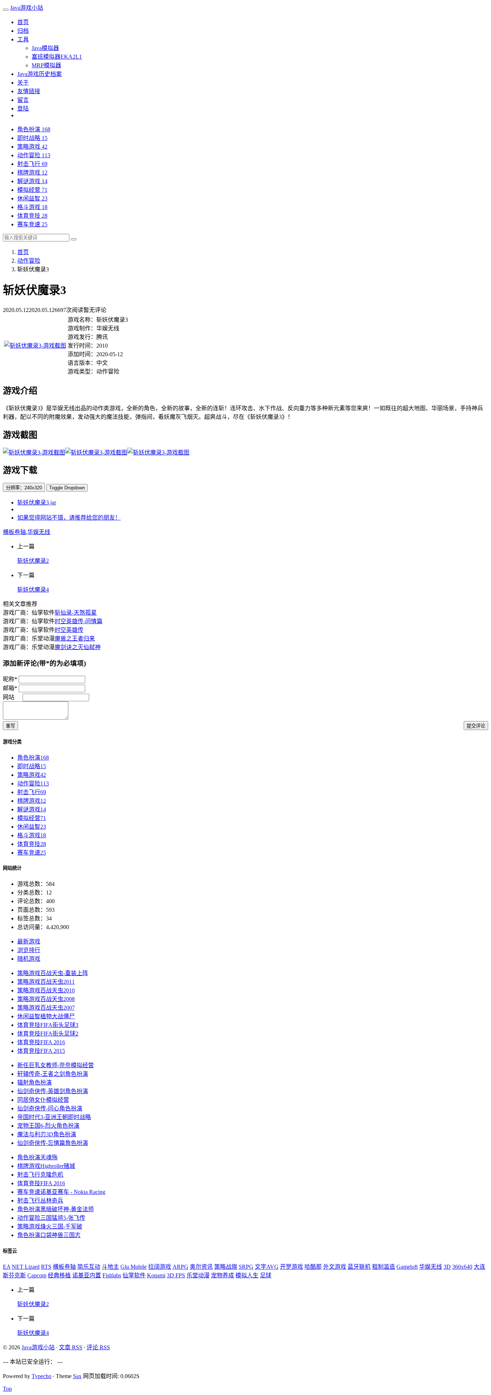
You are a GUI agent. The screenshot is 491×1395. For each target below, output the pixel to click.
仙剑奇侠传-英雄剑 (52, 1091)
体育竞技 (32, 216)
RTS (46, 1267)
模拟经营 (32, 190)
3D (447, 1267)
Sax (77, 1376)
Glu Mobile (133, 1267)
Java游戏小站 (26, 8)
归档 (23, 31)
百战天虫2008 (46, 999)
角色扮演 (33, 129)
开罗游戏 (291, 1267)
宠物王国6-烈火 (48, 1126)
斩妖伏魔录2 (33, 561)
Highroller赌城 (46, 1166)
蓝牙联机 (359, 1267)
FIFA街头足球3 (47, 1025)
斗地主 (110, 1267)
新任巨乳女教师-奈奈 (55, 1065)
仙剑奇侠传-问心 (49, 1108)
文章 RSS (70, 1347)
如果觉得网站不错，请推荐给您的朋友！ (69, 518)
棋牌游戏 (32, 172)
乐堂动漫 (198, 1275)
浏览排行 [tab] (28, 950)
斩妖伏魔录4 (33, 589)
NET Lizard (26, 1267)
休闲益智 (32, 198)
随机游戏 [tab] (28, 959)
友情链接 (28, 91)
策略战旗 (225, 1267)
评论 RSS (98, 1347)
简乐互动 (88, 1267)
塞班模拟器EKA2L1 (57, 57)
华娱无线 (38, 532)
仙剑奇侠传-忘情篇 (52, 1143)
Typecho (41, 1376)
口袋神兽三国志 (49, 1235)
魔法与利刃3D (46, 1134)
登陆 (23, 108)
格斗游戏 (32, 207)
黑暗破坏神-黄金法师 (55, 1209)
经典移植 (59, 1275)
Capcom (36, 1275)
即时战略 (32, 138)
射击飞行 (32, 164)
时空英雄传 (69, 630)
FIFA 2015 (41, 1051)
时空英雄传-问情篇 (78, 621)
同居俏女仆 (43, 1100)
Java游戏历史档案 (39, 74)
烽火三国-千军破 (49, 1226)
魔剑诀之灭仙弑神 (78, 647)
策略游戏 (32, 147)
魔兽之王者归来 (75, 638)
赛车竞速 (32, 224)
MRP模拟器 (46, 65)
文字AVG (267, 1267)
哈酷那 (313, 1267)
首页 (23, 22)
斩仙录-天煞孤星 (76, 613)
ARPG (180, 1267)
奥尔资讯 (201, 1267)
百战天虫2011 (46, 982)
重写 (10, 726)
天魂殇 (37, 1157)
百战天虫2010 (46, 990)
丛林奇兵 (40, 1200)
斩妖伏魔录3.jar (36, 502)
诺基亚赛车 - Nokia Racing (61, 1192)
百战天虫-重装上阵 (52, 973)
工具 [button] (23, 39)
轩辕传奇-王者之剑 (52, 1074)
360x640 (462, 1267)
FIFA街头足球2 (47, 1034)
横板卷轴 (14, 532)
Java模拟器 (45, 48)
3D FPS (176, 1275)
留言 (23, 100)
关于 (23, 83)
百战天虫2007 (46, 1008)
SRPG (246, 1267)
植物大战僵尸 (46, 1016)
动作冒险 (33, 155)
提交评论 (476, 726)
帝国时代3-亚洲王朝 (54, 1117)
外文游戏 (334, 1267)
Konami (156, 1275)
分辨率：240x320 (24, 487)
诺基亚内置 (86, 1275)
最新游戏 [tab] (28, 941)
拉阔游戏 (159, 1267)
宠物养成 (222, 1275)
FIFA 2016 (41, 1042)
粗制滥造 (383, 1267)
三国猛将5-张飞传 (51, 1218)
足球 (265, 1275)
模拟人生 (246, 1275)
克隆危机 (40, 1175)
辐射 (34, 1082)
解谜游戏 (32, 181)
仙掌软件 (134, 1275)
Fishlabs (111, 1275)
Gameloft (407, 1267)
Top (7, 1389)
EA (6, 1267)
